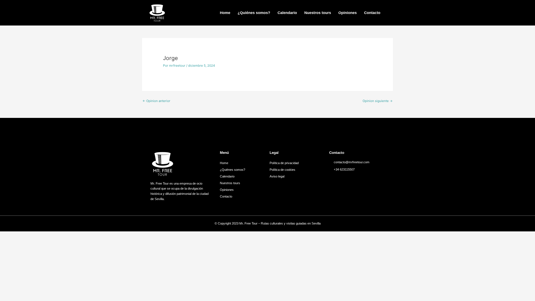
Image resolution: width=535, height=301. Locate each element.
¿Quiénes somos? (254, 13)
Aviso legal (277, 176)
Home (225, 13)
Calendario (287, 13)
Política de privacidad (284, 163)
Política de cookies (282, 169)
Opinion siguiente (377, 101)
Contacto (372, 13)
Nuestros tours (317, 13)
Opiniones (347, 13)
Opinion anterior (156, 101)
